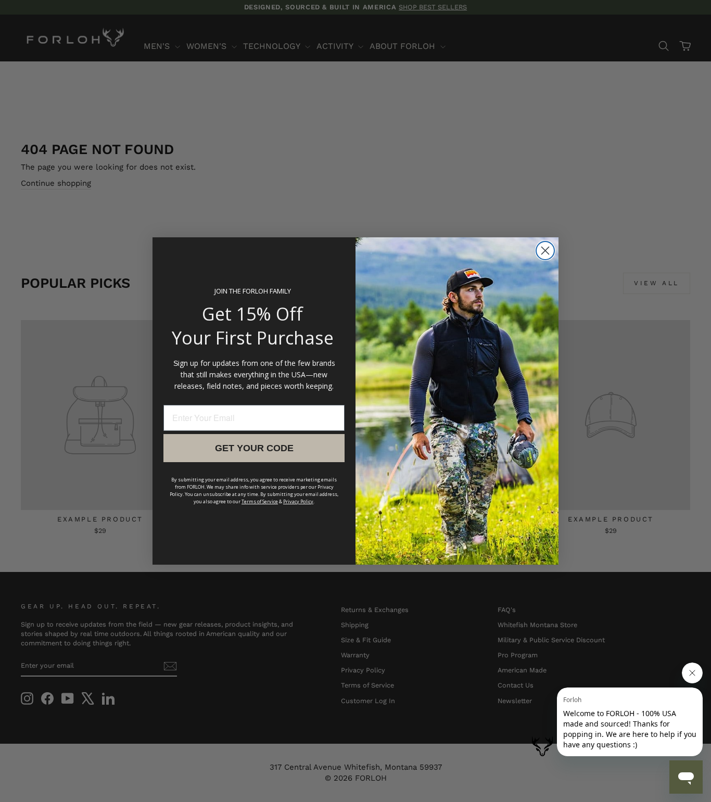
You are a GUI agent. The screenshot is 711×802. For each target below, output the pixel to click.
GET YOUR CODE (254, 448)
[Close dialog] (545, 250)
